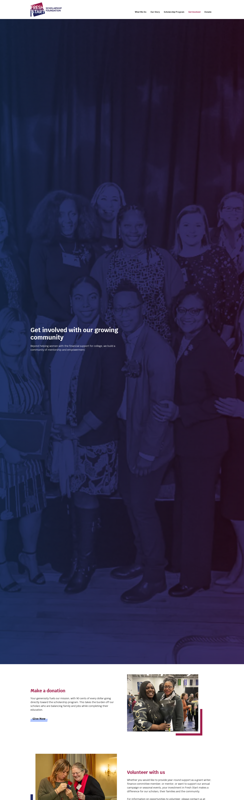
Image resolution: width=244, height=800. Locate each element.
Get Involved (194, 12)
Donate (207, 12)
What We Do (140, 12)
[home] (51, 9)
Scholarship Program (174, 12)
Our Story (155, 12)
